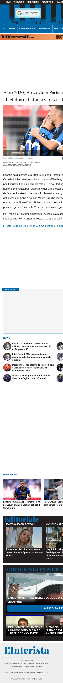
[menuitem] (4, 28)
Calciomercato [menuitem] (27, 28)
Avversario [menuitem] (45, 28)
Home (8, 2)
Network (19, 2)
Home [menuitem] (12, 28)
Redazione (33, 2)
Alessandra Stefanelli (17, 165)
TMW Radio (47, 2)
